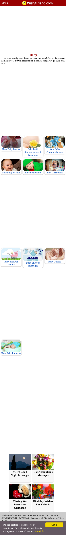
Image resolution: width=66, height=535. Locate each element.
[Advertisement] (33, 29)
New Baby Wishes (11, 172)
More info (39, 531)
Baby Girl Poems (55, 172)
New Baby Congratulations (55, 151)
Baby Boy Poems (33, 172)
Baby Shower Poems (11, 263)
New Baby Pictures (11, 353)
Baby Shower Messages (33, 264)
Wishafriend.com (9, 515)
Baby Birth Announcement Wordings (33, 152)
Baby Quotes (54, 261)
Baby (33, 55)
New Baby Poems (11, 149)
